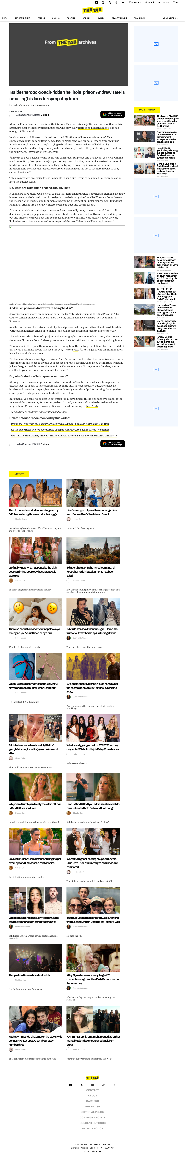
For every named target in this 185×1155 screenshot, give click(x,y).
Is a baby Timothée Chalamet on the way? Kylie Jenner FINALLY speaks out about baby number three (35, 1040)
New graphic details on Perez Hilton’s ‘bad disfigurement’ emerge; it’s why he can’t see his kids (167, 137)
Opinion (86, 18)
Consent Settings (92, 1123)
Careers (92, 1101)
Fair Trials (92, 406)
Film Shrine (140, 18)
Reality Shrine (119, 18)
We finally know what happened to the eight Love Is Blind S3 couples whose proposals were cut (33, 571)
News (5, 18)
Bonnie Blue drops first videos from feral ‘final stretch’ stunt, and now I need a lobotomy (167, 169)
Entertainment (22, 18)
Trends (41, 18)
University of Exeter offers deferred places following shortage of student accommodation (166, 310)
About (92, 1095)
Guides (101, 18)
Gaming (56, 18)
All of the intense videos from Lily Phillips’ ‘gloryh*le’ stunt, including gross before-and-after (33, 749)
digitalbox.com (94, 1151)
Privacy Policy (92, 1128)
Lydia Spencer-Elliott (27, 115)
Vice (75, 349)
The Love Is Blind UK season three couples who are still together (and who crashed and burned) (167, 121)
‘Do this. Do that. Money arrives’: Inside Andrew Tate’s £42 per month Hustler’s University (64, 435)
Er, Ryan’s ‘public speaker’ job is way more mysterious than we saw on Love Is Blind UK (167, 262)
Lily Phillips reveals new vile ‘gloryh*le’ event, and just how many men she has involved (166, 326)
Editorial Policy (92, 1112)
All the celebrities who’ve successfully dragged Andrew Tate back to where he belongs (60, 429)
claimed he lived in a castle (93, 127)
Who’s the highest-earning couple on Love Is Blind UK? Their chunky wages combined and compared (92, 863)
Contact (149, 2)
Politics (71, 18)
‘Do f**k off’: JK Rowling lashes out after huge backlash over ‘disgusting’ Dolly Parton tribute (167, 294)
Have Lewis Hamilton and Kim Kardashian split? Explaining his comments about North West (167, 278)
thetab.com (87, 1144)
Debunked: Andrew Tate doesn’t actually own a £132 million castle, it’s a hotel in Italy (60, 423)
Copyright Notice (92, 1117)
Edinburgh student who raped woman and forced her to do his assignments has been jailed (90, 571)
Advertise (163, 2)
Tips (175, 2)
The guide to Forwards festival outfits (29, 975)
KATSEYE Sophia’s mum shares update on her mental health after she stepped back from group (93, 1040)
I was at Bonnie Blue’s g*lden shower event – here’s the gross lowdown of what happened (167, 342)
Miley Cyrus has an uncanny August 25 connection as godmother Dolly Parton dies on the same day (92, 979)
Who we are (135, 2)
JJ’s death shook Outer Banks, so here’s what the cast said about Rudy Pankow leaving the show (92, 687)
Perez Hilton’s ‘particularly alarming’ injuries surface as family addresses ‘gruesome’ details (167, 153)
